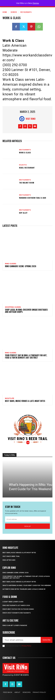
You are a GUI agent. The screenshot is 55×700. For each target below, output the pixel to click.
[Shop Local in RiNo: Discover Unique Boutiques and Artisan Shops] (27, 289)
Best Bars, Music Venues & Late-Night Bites (25, 400)
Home (5, 12)
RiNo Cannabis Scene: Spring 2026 (20, 266)
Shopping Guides (13, 307)
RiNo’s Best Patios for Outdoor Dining (18, 609)
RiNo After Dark (9, 560)
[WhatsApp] (39, 27)
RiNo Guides (10, 263)
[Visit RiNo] (22, 118)
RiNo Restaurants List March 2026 (16, 605)
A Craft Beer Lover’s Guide (13, 602)
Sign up (27, 526)
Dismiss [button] (36, 3)
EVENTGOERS (21, 675)
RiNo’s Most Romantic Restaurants (17, 613)
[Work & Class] (10, 151)
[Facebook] (16, 27)
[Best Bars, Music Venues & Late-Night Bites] (27, 380)
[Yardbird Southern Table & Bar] (10, 197)
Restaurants (26, 12)
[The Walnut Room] (10, 181)
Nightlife (9, 398)
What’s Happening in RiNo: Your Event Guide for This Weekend (27, 585)
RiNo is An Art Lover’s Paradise (15, 625)
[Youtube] (35, 126)
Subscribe (47, 640)
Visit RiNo (30, 118)
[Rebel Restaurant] (10, 166)
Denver (14, 12)
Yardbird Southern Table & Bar (32, 197)
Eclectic (23, 165)
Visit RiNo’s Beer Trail (11, 556)
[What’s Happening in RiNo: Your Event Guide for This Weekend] (27, 478)
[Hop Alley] (10, 212)
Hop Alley (23, 212)
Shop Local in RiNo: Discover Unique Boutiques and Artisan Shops (26, 311)
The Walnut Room (26, 182)
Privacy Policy (26, 646)
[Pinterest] (31, 27)
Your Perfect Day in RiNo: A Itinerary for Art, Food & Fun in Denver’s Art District (26, 356)
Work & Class (25, 152)
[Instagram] (25, 126)
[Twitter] (24, 27)
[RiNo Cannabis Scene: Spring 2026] (27, 245)
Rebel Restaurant (27, 167)
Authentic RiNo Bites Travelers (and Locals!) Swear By (24, 589)
